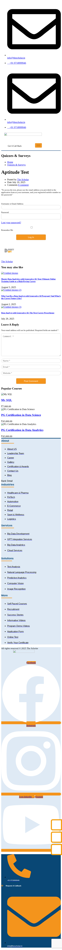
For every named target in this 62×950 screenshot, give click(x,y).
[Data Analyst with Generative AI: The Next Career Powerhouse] (11, 307)
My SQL (6, 400)
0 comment (23, 185)
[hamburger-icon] (38, 145)
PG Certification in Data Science (21, 415)
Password (5, 212)
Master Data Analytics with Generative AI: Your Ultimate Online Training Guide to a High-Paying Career (28, 280)
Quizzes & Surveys (16, 165)
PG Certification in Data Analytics (22, 430)
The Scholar (23, 179)
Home (10, 162)
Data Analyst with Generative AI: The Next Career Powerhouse (27, 313)
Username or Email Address (12, 204)
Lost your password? (11, 222)
